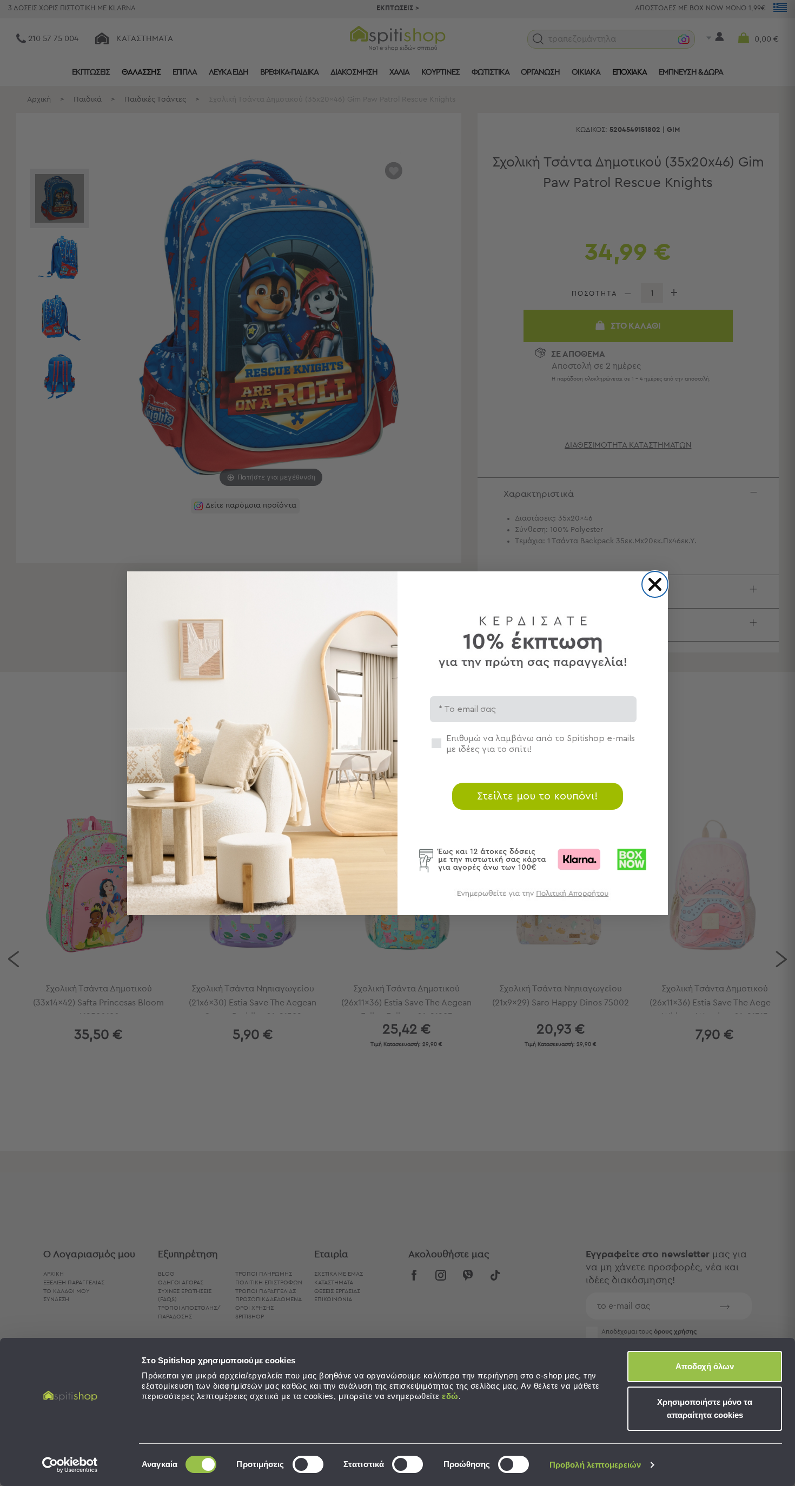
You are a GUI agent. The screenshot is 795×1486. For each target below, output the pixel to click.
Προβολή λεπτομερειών (595, 1464)
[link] (533, 898)
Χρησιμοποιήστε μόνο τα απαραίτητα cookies (704, 1408)
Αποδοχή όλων (704, 1366)
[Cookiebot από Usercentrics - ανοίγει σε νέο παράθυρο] (70, 1465)
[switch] (308, 1464)
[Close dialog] (655, 584)
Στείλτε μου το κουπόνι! (537, 796)
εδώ (450, 1396)
